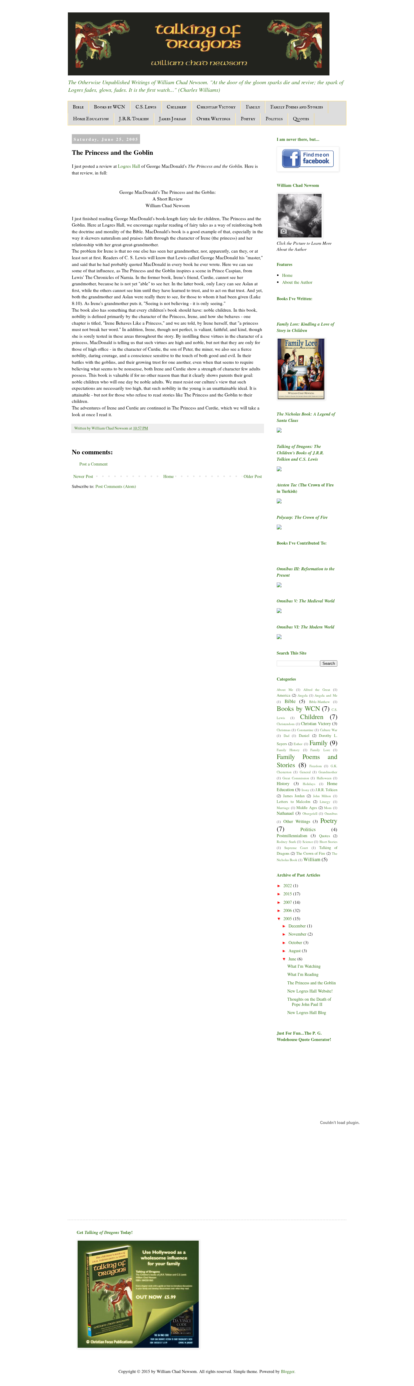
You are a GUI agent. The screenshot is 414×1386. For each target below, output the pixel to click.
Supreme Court (296, 847)
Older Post (253, 476)
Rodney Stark (286, 841)
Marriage (283, 807)
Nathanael (285, 813)
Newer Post (83, 476)
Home (168, 476)
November (298, 934)
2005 (288, 918)
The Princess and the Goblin (311, 983)
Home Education (91, 119)
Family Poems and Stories (296, 107)
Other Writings (213, 119)
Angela (303, 695)
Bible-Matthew (319, 701)
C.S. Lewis (145, 107)
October (296, 942)
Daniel (304, 735)
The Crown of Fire (310, 853)
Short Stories (328, 841)
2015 (288, 894)
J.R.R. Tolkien (134, 119)
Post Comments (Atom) (115, 486)
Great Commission (295, 778)
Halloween (324, 778)
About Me (285, 689)
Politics (274, 119)
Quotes (301, 119)
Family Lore (320, 750)
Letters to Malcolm (293, 801)
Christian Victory (216, 107)
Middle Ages (306, 807)
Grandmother (328, 772)
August (295, 950)
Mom (328, 807)
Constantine (305, 730)
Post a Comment (93, 464)
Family (253, 107)
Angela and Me (326, 695)
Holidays (309, 783)
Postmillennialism (292, 835)
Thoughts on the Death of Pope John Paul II (309, 1001)
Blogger (287, 1371)
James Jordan (172, 119)
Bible (78, 107)
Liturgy (325, 801)
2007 (288, 902)
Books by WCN (109, 107)
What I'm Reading (303, 974)
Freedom (315, 766)
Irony (305, 790)
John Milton (322, 796)
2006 (288, 910)
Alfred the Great (316, 689)
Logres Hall (129, 166)
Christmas (283, 730)
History (283, 783)
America (283, 695)
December (298, 926)
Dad (286, 735)
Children (176, 107)
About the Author (297, 282)
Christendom (286, 723)
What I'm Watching (304, 966)
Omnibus (331, 813)
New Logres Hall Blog (306, 1012)
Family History (288, 750)
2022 (288, 885)
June (293, 959)
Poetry (248, 119)
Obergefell (309, 813)
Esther (298, 743)
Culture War (328, 730)
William (311, 859)
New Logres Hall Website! (310, 991)
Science (307, 841)
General (305, 772)
